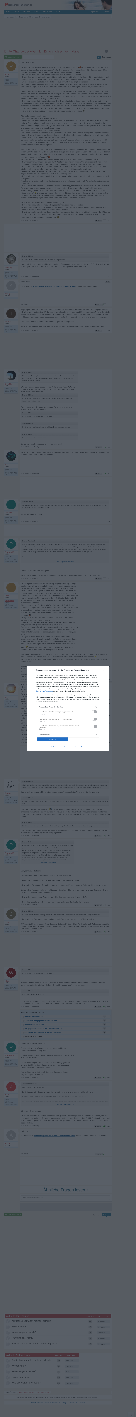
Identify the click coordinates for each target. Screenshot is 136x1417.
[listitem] (68, 707)
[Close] (105, 670)
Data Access (68, 747)
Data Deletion (56, 747)
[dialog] (68, 708)
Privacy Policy (80, 747)
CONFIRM (53, 739)
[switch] (94, 711)
